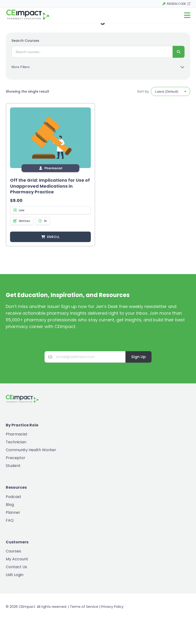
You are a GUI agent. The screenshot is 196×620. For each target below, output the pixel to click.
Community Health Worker (31, 450)
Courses (13, 551)
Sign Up (138, 357)
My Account (17, 559)
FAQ (10, 520)
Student (13, 465)
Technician (16, 442)
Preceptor (15, 458)
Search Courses (25, 40)
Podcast (13, 496)
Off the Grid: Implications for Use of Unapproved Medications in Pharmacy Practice (50, 186)
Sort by (143, 91)
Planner (13, 512)
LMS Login (14, 575)
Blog (10, 504)
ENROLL (53, 236)
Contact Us (16, 567)
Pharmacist (16, 434)
